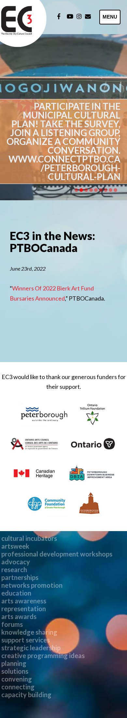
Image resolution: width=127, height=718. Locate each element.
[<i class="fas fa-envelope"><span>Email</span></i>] (88, 16)
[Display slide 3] (86, 190)
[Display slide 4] (91, 190)
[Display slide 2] (81, 190)
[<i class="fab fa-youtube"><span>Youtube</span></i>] (70, 16)
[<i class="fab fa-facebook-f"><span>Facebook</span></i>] (58, 16)
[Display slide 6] (101, 190)
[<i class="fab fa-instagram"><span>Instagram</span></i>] (79, 16)
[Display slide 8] (110, 190)
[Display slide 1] (76, 190)
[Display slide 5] (96, 190)
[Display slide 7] (105, 190)
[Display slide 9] (115, 190)
